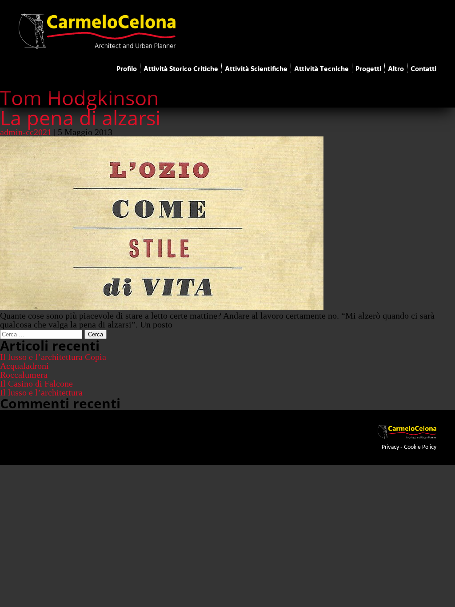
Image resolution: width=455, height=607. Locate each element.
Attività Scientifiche (256, 69)
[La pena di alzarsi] (161, 306)
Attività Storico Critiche (181, 69)
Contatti (423, 69)
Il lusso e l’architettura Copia (53, 357)
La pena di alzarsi (80, 117)
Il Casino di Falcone (36, 383)
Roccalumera (24, 374)
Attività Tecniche (321, 69)
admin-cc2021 (26, 132)
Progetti (368, 69)
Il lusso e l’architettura (41, 392)
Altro (396, 69)
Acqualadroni (24, 366)
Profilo (126, 69)
